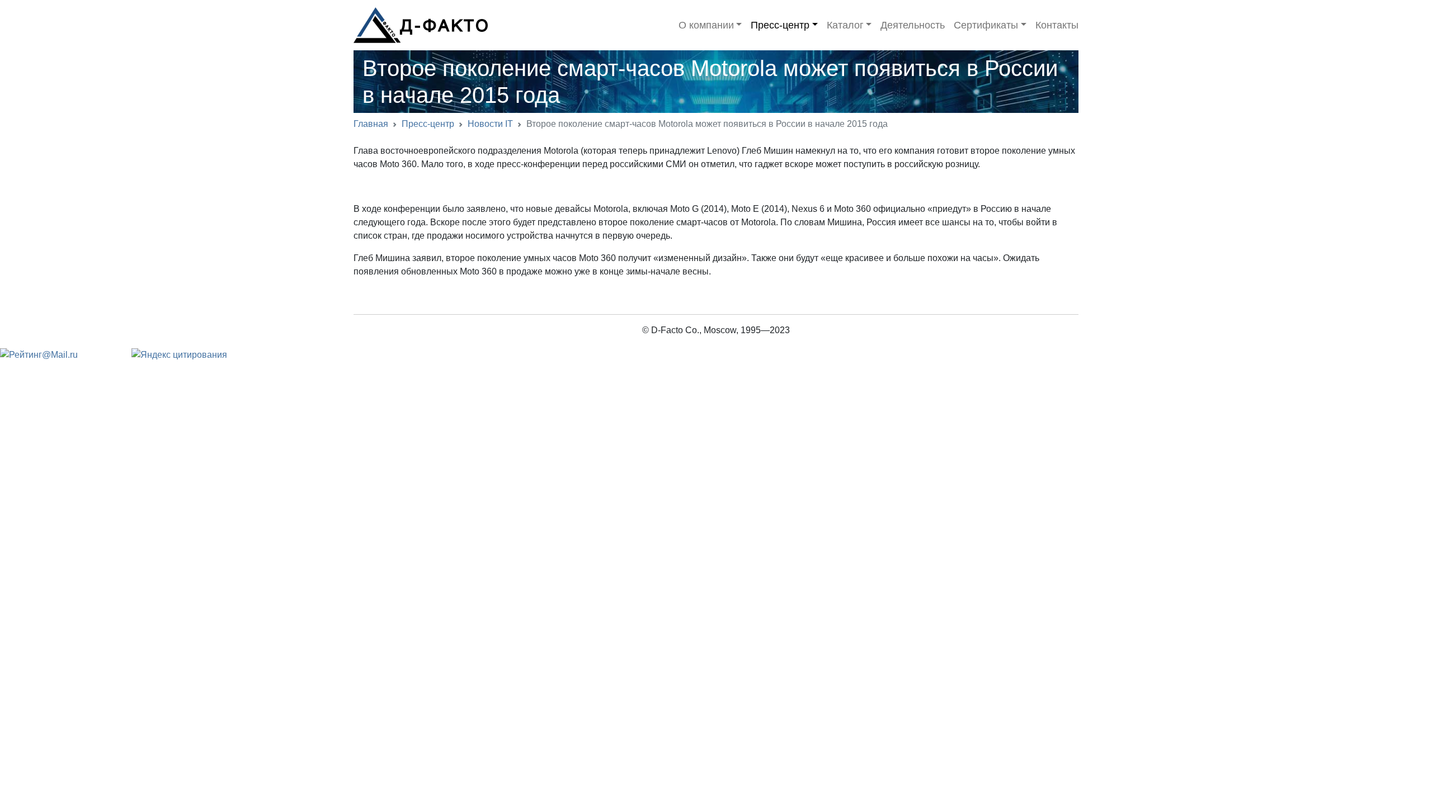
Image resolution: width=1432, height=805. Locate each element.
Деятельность (912, 25)
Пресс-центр (780, 25)
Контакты (1056, 25)
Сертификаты (986, 25)
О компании (706, 25)
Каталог (845, 25)
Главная (371, 124)
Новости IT (490, 124)
